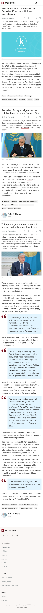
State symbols (6, 581)
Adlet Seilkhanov (14, 214)
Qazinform (25, 128)
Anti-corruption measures (10, 585)
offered (23, 496)
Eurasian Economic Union (9, 99)
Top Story (28, 96)
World (4, 563)
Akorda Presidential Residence (28, 201)
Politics (4, 551)
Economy (5, 555)
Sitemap (4, 596)
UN (36, 508)
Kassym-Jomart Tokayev (9, 205)
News (4, 96)
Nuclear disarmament (26, 508)
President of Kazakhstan (15, 96)
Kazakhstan (6, 547)
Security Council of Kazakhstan (11, 208)
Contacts (4, 600)
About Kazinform (7, 578)
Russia (37, 99)
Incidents (5, 567)
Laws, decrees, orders (26, 205)
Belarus (30, 99)
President (22, 99)
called (29, 179)
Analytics (4, 559)
